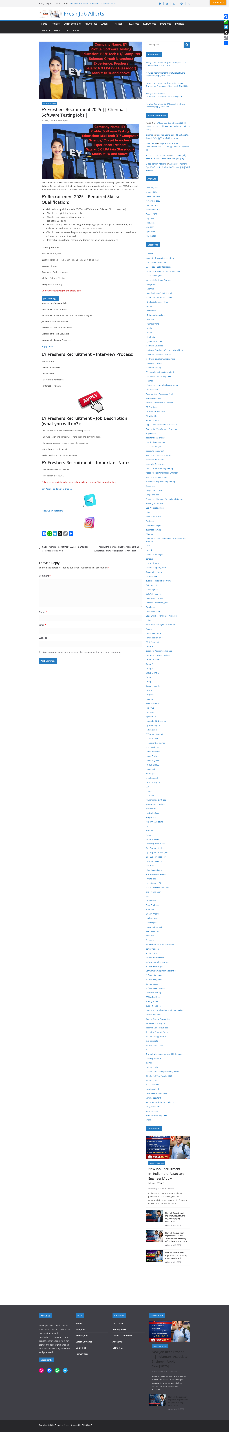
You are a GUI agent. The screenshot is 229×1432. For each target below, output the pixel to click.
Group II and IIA (153, 686)
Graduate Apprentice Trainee (159, 297)
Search (187, 44)
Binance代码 (151, 143)
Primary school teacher (156, 874)
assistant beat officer (155, 437)
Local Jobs (165, 24)
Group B (149, 668)
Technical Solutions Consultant (160, 372)
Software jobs (152, 984)
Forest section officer (155, 637)
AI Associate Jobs (153, 398)
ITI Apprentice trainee (155, 743)
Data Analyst (151, 585)
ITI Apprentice (152, 738)
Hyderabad (151, 310)
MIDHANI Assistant (154, 822)
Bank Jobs (134, 24)
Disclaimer (118, 1323)
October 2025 (152, 205)
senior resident (152, 949)
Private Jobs (91, 24)
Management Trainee (155, 804)
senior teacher (152, 953)
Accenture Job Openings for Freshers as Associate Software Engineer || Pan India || (116, 548)
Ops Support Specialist (156, 857)
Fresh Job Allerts (84, 13)
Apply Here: (47, 346)
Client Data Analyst (155, 554)
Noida (149, 328)
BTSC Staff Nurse (153, 516)
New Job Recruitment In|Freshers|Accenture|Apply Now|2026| (176, 1255)
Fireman (149, 629)
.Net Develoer (152, 389)
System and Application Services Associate (165, 1010)
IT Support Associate (155, 315)
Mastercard (151, 808)
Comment (45, 575)
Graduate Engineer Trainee (158, 302)
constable (150, 559)
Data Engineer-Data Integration (160, 293)
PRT (147, 896)
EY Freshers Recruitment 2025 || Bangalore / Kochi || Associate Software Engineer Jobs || (168, 126)
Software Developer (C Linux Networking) (164, 350)
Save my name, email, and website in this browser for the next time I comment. (82, 652)
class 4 (149, 550)
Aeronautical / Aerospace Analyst (160, 394)
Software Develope (154, 345)
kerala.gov (150, 773)
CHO (148, 545)
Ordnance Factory (154, 861)
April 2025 (150, 231)
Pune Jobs (150, 909)
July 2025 (150, 218)
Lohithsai (170, 1188)
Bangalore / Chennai (155, 490)
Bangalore (150, 284)
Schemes (45, 30)
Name (43, 612)
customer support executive (158, 580)
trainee (149, 1063)
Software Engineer (154, 363)
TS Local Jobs (151, 1080)
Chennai (150, 288)
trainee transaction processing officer (162, 1071)
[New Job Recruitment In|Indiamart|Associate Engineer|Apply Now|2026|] (168, 1147)
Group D (149, 681)
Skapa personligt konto (156, 164)
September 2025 (153, 209)
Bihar (148, 512)
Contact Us (73, 30)
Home (44, 24)
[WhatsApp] (225, 21)
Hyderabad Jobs (153, 725)
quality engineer (153, 918)
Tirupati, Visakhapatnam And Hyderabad (164, 1054)
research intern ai (154, 927)
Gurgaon (150, 306)
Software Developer (154, 966)
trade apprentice (153, 1058)
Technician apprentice (156, 1036)
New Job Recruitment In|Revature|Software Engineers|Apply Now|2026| (175, 1217)
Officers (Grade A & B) (155, 843)
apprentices (151, 433)
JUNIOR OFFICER (153, 765)
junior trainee (152, 769)
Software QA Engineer (155, 988)
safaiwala (150, 935)
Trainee (149, 381)
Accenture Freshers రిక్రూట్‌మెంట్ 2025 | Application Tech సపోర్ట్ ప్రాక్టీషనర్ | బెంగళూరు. (168, 167)
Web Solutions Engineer (156, 1115)
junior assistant (153, 751)
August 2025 (151, 214)
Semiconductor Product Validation (161, 944)
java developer (152, 747)
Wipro (149, 1119)
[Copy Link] (225, 37)
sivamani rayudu (62, 121)
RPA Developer (152, 931)
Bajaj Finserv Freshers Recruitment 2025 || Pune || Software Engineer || (167, 146)
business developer (154, 530)
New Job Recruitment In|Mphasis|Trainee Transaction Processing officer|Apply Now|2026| (94, 4)
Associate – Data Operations (158, 267)
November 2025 (153, 201)
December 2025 (153, 196)
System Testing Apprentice (158, 1019)
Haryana (149, 699)
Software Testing (49, 103)
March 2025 (151, 236)
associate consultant (155, 451)
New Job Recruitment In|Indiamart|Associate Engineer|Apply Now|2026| (166, 1176)
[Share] (225, 43)
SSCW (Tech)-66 (153, 997)
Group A (149, 664)
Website (43, 637)
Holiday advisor (153, 703)
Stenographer (152, 1001)
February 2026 (152, 187)
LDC (147, 786)
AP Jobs (105, 24)
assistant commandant (156, 442)
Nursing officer (152, 839)
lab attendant (152, 778)
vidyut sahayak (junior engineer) (160, 1102)
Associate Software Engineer (159, 280)
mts (147, 826)
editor (148, 620)
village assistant (153, 1106)
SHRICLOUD (87, 1425)
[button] (110, 24)
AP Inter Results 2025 (155, 411)
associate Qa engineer (156, 464)
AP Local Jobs (151, 416)
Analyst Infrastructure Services (160, 258)
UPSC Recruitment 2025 (156, 1093)
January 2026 (151, 192)
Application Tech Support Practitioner (162, 429)
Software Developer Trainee (158, 354)
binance (149, 135)
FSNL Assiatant (152, 642)
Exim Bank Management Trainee (160, 624)
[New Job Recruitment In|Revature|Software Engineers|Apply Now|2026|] (154, 1219)
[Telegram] (225, 27)
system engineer (153, 1014)
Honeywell (150, 708)
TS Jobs (118, 24)
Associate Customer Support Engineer (163, 271)
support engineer (153, 1006)
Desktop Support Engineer (158, 602)
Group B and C (152, 673)
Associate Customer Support (158, 455)
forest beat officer (154, 633)
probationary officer (155, 883)
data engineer (152, 589)
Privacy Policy (119, 1329)
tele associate (152, 1041)
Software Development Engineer (160, 359)
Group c (149, 677)
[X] (225, 32)
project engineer (153, 892)
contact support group (156, 567)
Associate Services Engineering (160, 468)
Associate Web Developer (157, 477)
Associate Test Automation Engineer (162, 473)
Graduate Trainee (154, 659)
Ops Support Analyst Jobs (157, 852)
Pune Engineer (152, 905)
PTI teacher (151, 900)
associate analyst (153, 446)
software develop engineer (158, 962)
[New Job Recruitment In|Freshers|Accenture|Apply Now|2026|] (154, 1257)
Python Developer (154, 341)
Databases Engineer (155, 598)
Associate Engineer (155, 275)
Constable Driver (153, 563)
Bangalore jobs (152, 494)
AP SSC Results (152, 420)
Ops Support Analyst (155, 848)
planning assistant (154, 870)
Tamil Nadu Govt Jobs (155, 1023)
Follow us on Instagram (52, 511)
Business (179, 24)
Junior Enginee (152, 756)
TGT (147, 1049)
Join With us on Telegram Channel (57, 489)
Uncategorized (152, 1089)
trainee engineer (153, 1067)
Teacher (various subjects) (157, 1027)
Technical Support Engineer (158, 376)
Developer (150, 607)
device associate (153, 611)
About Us (58, 30)
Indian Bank (151, 729)
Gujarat (149, 690)
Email (42, 624)
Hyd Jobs (55, 24)
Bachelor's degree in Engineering (160, 481)
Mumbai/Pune (152, 324)
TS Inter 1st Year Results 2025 (159, 1076)
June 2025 (150, 222)
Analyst (149, 253)
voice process (152, 1111)
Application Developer (156, 262)
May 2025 (150, 227)
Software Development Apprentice (161, 970)
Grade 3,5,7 (151, 646)
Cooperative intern (154, 572)
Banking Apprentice (154, 503)
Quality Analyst (153, 914)
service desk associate (156, 957)
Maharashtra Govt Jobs (156, 800)
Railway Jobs (149, 24)
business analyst (153, 525)
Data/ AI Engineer (153, 594)
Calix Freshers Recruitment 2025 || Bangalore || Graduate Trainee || (65, 548)
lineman (149, 791)
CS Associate (151, 576)
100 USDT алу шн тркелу (157, 155)
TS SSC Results (152, 1084)
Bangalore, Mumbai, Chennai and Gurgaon (165, 499)
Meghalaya (151, 817)
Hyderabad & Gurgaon (156, 721)
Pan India (150, 337)
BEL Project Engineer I (155, 508)
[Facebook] (225, 16)
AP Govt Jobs (151, 407)
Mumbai (150, 319)
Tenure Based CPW (154, 1045)
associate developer (155, 459)
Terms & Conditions (122, 1335)
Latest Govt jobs (72, 24)
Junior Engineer (153, 760)
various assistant (153, 1098)
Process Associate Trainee (157, 887)
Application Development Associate (161, 424)
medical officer (152, 813)
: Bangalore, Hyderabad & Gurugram (162, 385)
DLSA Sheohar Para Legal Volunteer (161, 616)
